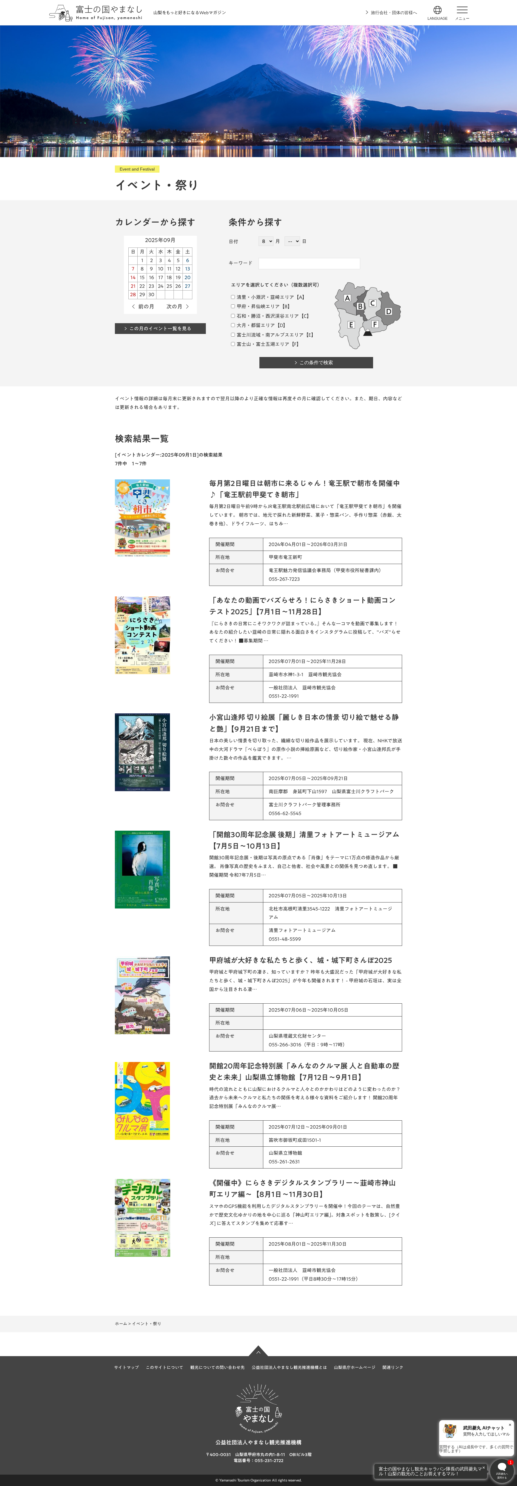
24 (160, 286)
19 (178, 277)
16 (151, 277)
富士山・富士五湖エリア (262, 344)
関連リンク (392, 1367)
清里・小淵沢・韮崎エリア (265, 297)
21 (133, 286)
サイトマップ (126, 1367)
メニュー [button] (462, 18)
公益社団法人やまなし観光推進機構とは (289, 1367)
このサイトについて (164, 1367)
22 (142, 286)
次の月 (174, 306)
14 (133, 277)
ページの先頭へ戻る (258, 1350)
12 (178, 268)
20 (188, 277)
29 (142, 294)
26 (178, 286)
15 (142, 277)
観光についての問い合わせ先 (217, 1367)
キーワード (241, 263)
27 (187, 286)
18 (169, 277)
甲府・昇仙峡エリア (258, 306)
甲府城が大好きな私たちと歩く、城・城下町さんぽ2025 (300, 960)
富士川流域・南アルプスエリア (270, 334)
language (438, 18)
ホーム (121, 1324)
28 (133, 294)
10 (160, 268)
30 (151, 294)
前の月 (146, 306)
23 (151, 286)
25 (169, 286)
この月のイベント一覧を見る (160, 328)
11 (169, 268)
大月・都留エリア (255, 325)
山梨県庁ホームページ (354, 1367)
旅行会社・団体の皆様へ (394, 12)
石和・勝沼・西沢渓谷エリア (267, 316)
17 (160, 277)
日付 (233, 241)
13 (187, 268)
